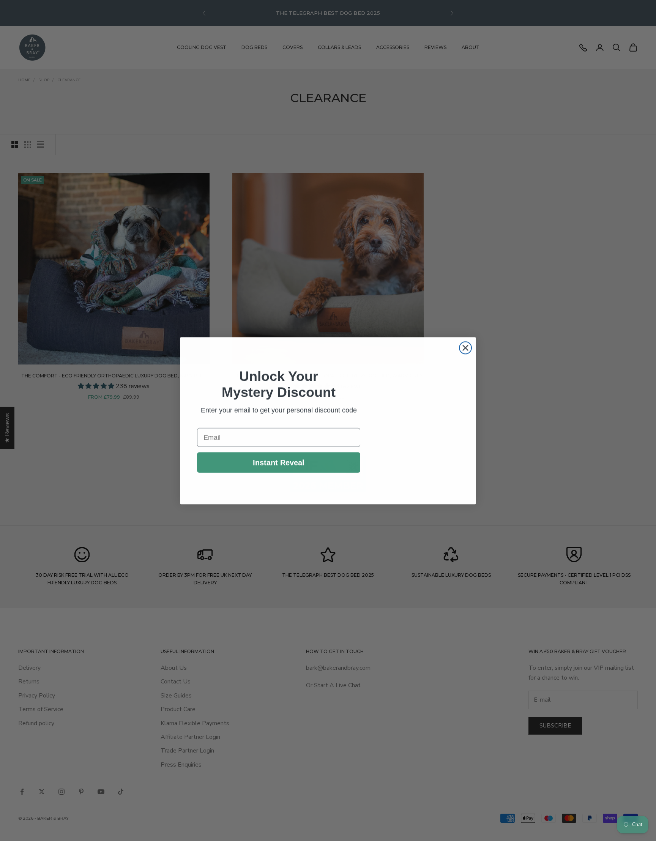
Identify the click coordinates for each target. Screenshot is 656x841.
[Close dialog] (465, 333)
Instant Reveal (278, 462)
